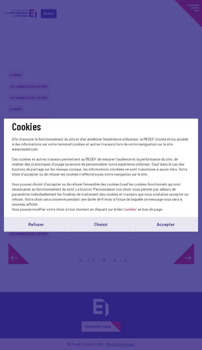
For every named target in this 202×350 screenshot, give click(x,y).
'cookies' (130, 209)
